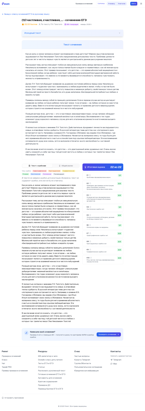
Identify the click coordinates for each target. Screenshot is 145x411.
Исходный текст (32, 33)
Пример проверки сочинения (15, 371)
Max (115, 364)
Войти (134, 3)
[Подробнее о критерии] (90, 175)
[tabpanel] (51, 246)
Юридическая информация (86, 371)
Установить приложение (14, 398)
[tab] (37, 166)
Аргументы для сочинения (50, 378)
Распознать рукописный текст (51, 371)
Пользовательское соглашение (88, 367)
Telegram (117, 360)
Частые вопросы (81, 356)
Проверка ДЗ (44, 385)
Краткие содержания (47, 381)
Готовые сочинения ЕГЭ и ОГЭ (51, 374)
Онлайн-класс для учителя (50, 360)
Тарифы (101, 3)
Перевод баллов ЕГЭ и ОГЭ (50, 389)
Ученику (111, 4)
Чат (3, 363)
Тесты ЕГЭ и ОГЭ (45, 363)
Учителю (121, 4)
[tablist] (51, 165)
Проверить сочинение (107, 334)
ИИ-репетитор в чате (47, 356)
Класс (4, 360)
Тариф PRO (7, 367)
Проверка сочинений (84, 4)
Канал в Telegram (82, 360)
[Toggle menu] (141, 4)
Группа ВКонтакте (82, 363)
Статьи (41, 367)
